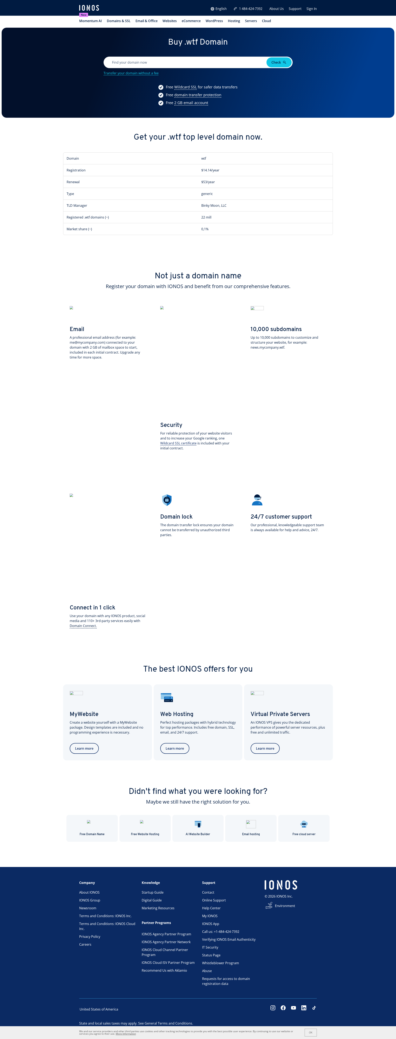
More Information (126, 1033)
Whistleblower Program (220, 963)
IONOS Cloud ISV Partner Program (168, 962)
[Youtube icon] (293, 1009)
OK (310, 1032)
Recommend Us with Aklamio (164, 970)
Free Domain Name (92, 834)
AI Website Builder (198, 834)
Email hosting (251, 834)
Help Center (211, 908)
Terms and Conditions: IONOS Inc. (105, 916)
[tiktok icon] (314, 1009)
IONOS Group (89, 900)
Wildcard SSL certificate (178, 443)
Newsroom (87, 908)
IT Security (210, 947)
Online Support (214, 900)
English (221, 8)
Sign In (311, 8)
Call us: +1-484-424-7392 (220, 931)
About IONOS (89, 892)
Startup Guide (153, 892)
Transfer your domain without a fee (131, 73)
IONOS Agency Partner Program (166, 934)
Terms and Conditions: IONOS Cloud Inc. (107, 926)
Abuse (207, 971)
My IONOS (210, 916)
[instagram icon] (273, 1009)
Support (295, 8)
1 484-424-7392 (250, 8)
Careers (85, 944)
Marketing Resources (158, 908)
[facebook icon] (283, 1009)
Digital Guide (152, 900)
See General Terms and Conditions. (165, 1023)
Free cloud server (304, 834)
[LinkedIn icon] (303, 1009)
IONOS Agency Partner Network (166, 942)
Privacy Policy (89, 936)
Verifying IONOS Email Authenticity (229, 939)
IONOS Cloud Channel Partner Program (165, 952)
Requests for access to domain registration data (226, 981)
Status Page (211, 955)
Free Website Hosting (145, 834)
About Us (276, 8)
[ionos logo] (89, 8)
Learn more (84, 748)
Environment (285, 906)
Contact (208, 892)
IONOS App (210, 923)
